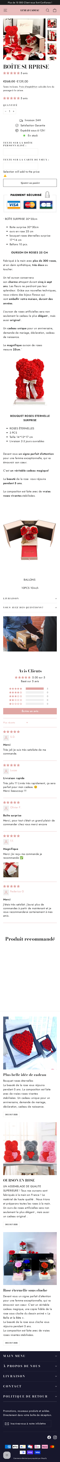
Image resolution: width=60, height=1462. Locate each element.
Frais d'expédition (28, 86)
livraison (11, 598)
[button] (12, 73)
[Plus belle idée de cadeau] (30, 1043)
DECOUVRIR (11, 1114)
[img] (11, 732)
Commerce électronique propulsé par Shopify (30, 1458)
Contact (12, 1386)
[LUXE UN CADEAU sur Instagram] (55, 1437)
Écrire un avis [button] (30, 711)
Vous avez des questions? (23, 607)
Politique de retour (25, 1396)
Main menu (14, 1356)
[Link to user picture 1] (11, 869)
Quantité (10, 105)
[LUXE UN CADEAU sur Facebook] (49, 1437)
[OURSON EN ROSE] (30, 1148)
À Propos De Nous (22, 1366)
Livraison (14, 1376)
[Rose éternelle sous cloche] (30, 1258)
